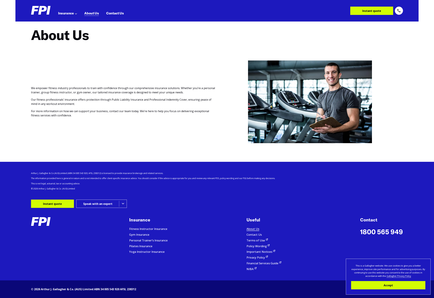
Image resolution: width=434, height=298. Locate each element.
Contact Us (254, 235)
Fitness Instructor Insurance (148, 229)
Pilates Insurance (140, 246)
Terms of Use (255, 240)
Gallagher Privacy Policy (399, 276)
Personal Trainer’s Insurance (148, 240)
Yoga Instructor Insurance (147, 252)
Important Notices (259, 252)
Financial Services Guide (262, 263)
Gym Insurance (139, 235)
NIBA (250, 269)
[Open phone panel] (399, 11)
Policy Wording (256, 246)
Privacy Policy (255, 257)
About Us (252, 229)
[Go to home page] (41, 10)
